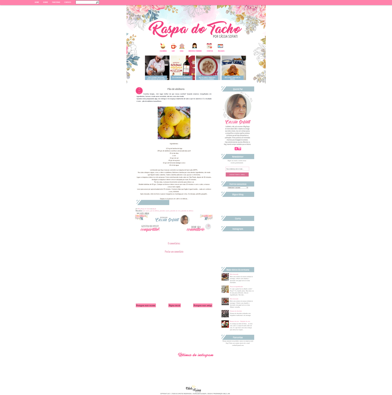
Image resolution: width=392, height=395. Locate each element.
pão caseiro (146, 211)
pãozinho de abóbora (187, 211)
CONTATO (67, 2)
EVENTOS (210, 51)
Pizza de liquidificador (236, 286)
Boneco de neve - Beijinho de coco (240, 321)
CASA (181, 51)
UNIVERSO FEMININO (195, 51)
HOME (37, 2)
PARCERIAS (56, 2)
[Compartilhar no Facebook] (146, 213)
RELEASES (221, 51)
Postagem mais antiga (203, 305)
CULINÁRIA (163, 51)
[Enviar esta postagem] (137, 213)
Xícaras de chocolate (236, 311)
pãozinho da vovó (175, 211)
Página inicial (174, 305)
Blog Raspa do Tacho (144, 209)
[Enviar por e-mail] (140, 213)
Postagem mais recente (145, 305)
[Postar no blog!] (142, 213)
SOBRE (45, 2)
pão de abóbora (154, 211)
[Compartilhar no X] (144, 213)
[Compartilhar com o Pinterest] (148, 213)
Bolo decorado (234, 274)
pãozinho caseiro (164, 211)
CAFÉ (173, 51)
